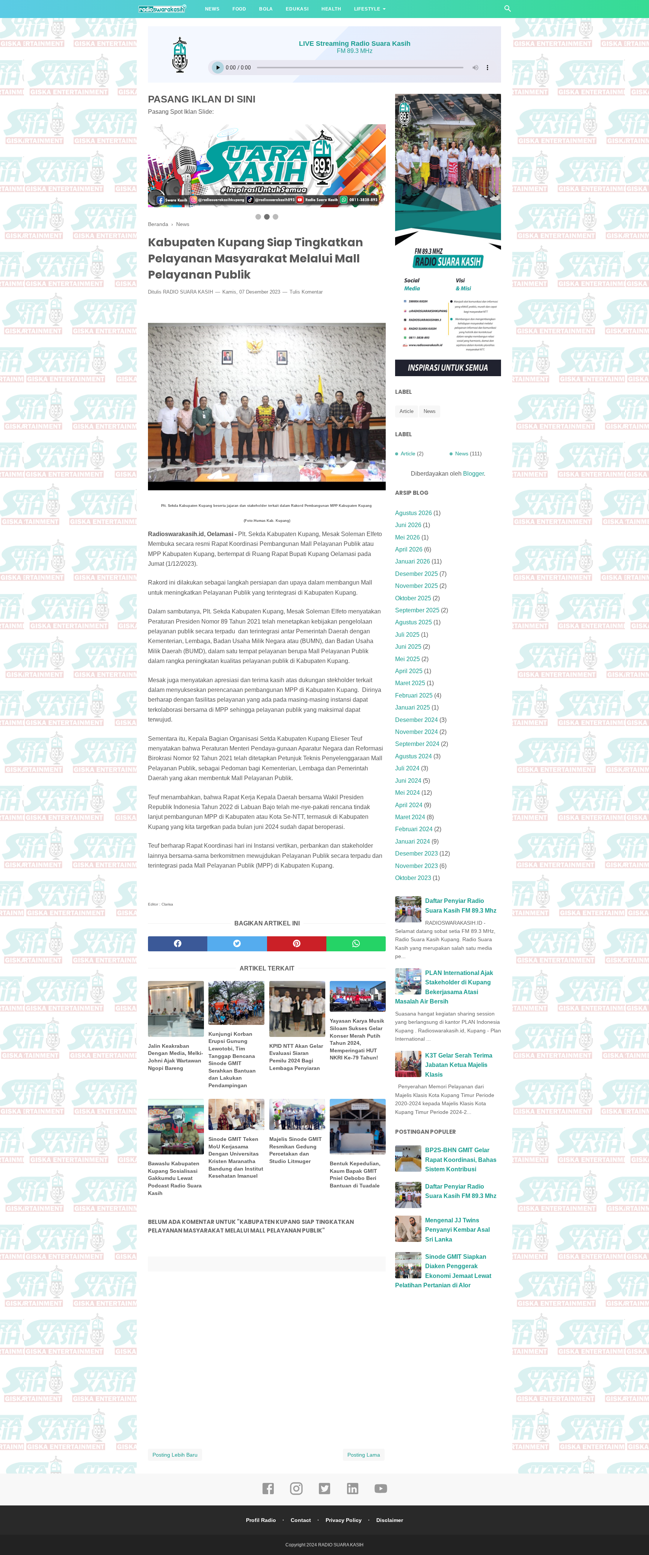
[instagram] (296, 1494)
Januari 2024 (412, 841)
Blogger (473, 473)
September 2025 (417, 610)
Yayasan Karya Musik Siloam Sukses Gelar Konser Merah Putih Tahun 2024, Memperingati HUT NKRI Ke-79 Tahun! (357, 1039)
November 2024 (416, 732)
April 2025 (409, 671)
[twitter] (237, 943)
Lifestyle (367, 9)
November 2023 (416, 866)
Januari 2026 (412, 561)
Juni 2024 (408, 781)
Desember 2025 (416, 574)
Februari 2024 (414, 829)
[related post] (176, 1009)
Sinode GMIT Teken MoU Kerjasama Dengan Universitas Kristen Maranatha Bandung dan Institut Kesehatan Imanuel (235, 1157)
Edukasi (297, 9)
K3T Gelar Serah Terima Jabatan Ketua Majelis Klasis (458, 1065)
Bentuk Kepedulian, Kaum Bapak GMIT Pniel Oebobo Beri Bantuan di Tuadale (355, 1174)
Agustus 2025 (413, 622)
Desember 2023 (416, 853)
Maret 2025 (410, 683)
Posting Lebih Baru (175, 1455)
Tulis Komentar (306, 292)
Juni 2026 (408, 525)
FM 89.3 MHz (355, 51)
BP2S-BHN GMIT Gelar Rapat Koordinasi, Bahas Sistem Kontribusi (461, 1159)
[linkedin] (352, 1494)
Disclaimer (389, 1520)
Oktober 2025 (413, 598)
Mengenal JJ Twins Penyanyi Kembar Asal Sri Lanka (457, 1230)
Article (407, 411)
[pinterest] (296, 943)
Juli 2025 (407, 634)
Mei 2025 (407, 659)
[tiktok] (324, 1494)
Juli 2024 (407, 768)
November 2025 (416, 586)
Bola (266, 9)
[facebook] (177, 943)
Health (331, 9)
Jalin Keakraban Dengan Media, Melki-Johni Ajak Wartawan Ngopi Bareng (175, 1057)
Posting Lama (363, 1455)
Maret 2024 (410, 817)
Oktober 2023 (413, 878)
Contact (301, 1520)
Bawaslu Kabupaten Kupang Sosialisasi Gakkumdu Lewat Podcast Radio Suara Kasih (175, 1178)
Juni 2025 (408, 646)
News (212, 9)
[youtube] (380, 1494)
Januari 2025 (412, 707)
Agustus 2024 (413, 756)
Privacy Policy (344, 1520)
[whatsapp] (356, 943)
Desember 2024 (416, 720)
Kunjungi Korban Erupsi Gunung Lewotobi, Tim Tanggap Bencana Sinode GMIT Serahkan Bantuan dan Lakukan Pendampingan (232, 1059)
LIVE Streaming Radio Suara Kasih (355, 43)
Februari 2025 (414, 695)
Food (239, 9)
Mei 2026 (407, 537)
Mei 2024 (407, 793)
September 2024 (417, 744)
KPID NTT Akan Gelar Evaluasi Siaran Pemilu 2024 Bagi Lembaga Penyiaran (296, 1057)
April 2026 (409, 549)
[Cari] (507, 11)
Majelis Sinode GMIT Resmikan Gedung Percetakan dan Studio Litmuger (295, 1150)
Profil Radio (261, 1520)
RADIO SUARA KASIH (188, 292)
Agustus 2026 (413, 513)
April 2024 (409, 805)
